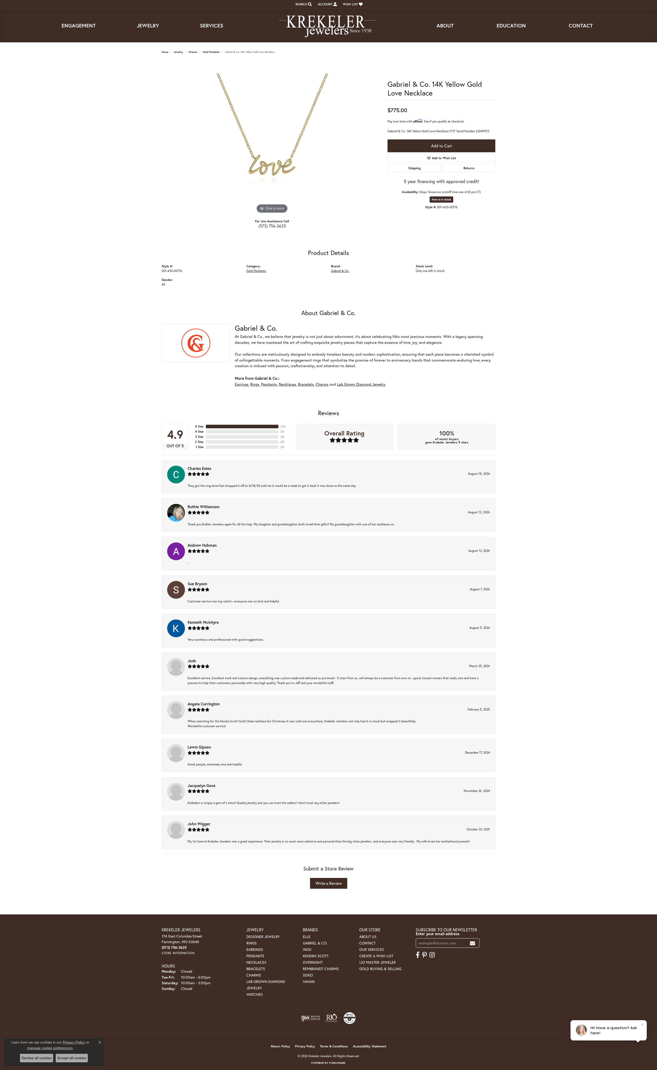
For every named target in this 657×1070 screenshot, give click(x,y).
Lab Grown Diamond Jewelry (361, 384)
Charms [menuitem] (253, 975)
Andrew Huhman (202, 545)
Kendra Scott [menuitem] (315, 955)
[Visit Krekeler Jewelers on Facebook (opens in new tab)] (418, 955)
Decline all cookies (37, 1058)
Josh (192, 660)
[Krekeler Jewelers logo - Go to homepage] (328, 26)
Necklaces (287, 384)
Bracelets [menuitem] (255, 968)
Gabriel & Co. (340, 271)
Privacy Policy (305, 1046)
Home (165, 52)
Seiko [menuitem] (308, 975)
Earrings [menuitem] (254, 949)
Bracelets (306, 384)
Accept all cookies (71, 1058)
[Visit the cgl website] (349, 1018)
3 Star (199, 437)
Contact (581, 25)
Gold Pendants (211, 52)
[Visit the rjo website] (331, 1018)
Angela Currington (204, 703)
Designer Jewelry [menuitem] (263, 936)
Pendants (269, 384)
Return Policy (280, 1046)
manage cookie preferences (50, 1048)
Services (211, 25)
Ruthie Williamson (203, 506)
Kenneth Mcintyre (203, 622)
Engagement (79, 25)
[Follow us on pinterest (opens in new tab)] (424, 955)
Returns (469, 168)
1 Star (200, 447)
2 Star (199, 442)
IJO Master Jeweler (377, 962)
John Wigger (199, 823)
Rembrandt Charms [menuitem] (321, 968)
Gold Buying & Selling (380, 968)
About (445, 25)
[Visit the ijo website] (310, 1018)
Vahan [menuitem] (309, 981)
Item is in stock (441, 199)
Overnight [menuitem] (313, 962)
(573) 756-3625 (272, 226)
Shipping (414, 168)
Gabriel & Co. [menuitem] (315, 943)
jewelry (178, 52)
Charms (192, 52)
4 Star (199, 431)
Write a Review (328, 883)
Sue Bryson (197, 583)
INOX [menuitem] (307, 949)
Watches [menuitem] (254, 994)
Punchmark (337, 1063)
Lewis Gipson (199, 747)
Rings (254, 384)
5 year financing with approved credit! (441, 181)
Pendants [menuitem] (255, 955)
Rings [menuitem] (251, 943)
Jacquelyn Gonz (202, 785)
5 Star (199, 426)
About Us (367, 936)
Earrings (241, 384)
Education (511, 25)
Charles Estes (199, 468)
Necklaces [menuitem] (256, 962)
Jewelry (148, 25)
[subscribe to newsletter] (472, 943)
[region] (272, 138)
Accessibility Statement (369, 1046)
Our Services (371, 949)
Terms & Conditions (334, 1046)
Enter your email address (437, 933)
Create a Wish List (376, 955)
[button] (303, 4)
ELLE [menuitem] (307, 936)
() (283, 426)
